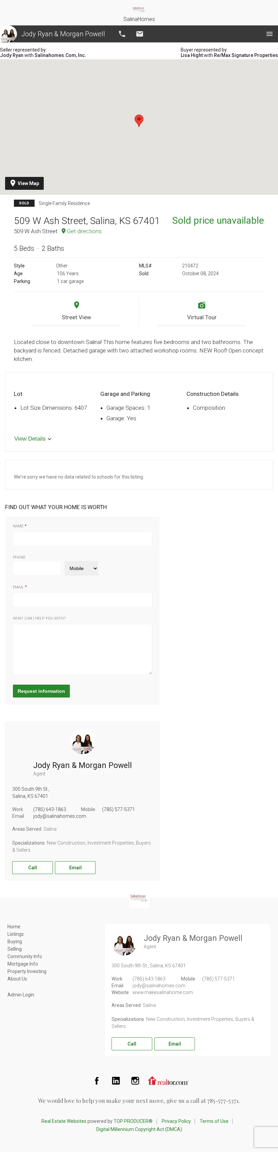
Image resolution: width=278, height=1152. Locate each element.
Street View (76, 317)
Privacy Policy (176, 1121)
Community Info (24, 956)
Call (122, 33)
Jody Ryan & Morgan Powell (63, 34)
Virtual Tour (202, 317)
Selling (14, 949)
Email (139, 33)
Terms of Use (214, 1121)
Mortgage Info (22, 964)
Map (28, 183)
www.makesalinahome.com (163, 992)
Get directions (84, 231)
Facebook (96, 1080)
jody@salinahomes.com (59, 816)
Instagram (135, 1080)
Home (13, 926)
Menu (269, 33)
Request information (41, 691)
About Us (17, 979)
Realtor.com (168, 1080)
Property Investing (26, 971)
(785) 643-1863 (49, 809)
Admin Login (20, 994)
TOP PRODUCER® (133, 1121)
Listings (15, 934)
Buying (14, 941)
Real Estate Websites (63, 1121)
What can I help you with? (39, 618)
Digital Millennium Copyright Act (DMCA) (139, 1129)
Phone (19, 557)
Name (18, 526)
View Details (30, 439)
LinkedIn (116, 1080)
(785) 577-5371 (118, 809)
